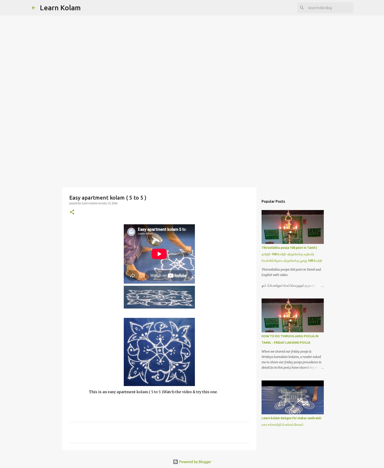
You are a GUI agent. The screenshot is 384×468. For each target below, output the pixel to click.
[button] (72, 212)
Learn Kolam (60, 8)
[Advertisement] (192, 152)
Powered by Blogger (194, 462)
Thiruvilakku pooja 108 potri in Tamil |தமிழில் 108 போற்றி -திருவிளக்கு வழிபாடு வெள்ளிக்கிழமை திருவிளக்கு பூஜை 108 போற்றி (292, 254)
